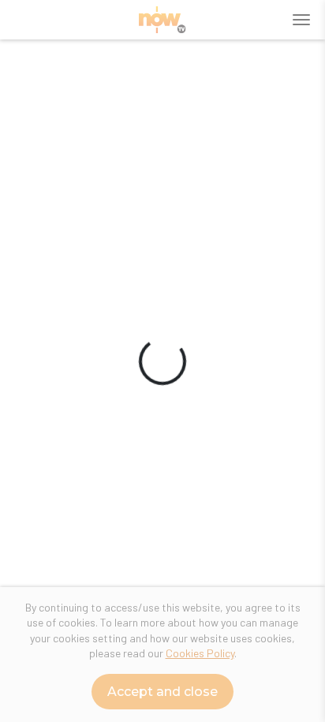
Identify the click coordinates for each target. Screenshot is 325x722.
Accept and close (162, 691)
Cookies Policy (200, 653)
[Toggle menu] (301, 20)
